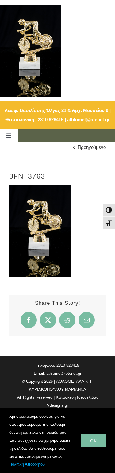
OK (93, 441)
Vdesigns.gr (57, 405)
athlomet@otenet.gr (88, 119)
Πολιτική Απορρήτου (27, 464)
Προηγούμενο (92, 147)
